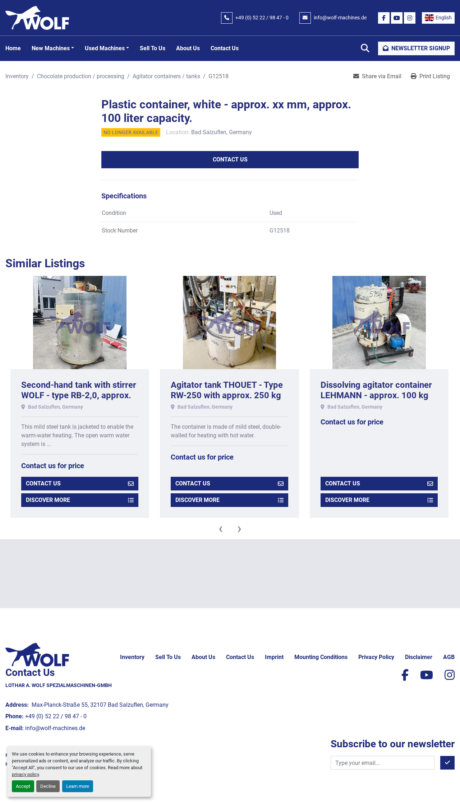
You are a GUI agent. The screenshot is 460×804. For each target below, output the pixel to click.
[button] (53, 48)
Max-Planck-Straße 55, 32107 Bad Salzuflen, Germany (99, 704)
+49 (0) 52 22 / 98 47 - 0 (262, 17)
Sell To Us (152, 48)
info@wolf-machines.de (340, 17)
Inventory (132, 657)
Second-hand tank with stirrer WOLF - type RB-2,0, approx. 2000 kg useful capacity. (78, 395)
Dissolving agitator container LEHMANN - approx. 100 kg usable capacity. (376, 395)
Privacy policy (376, 657)
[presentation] (220, 528)
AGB (449, 657)
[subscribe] (447, 763)
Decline (48, 786)
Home (13, 48)
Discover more (48, 500)
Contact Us (225, 48)
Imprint (274, 657)
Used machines (105, 48)
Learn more (77, 786)
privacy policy (25, 774)
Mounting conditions (321, 657)
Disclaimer (418, 657)
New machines (51, 48)
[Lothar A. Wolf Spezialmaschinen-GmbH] (37, 654)
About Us (188, 48)
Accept (23, 786)
